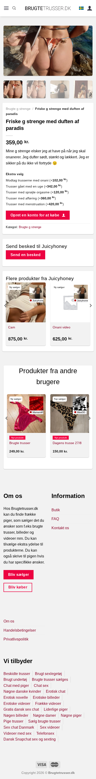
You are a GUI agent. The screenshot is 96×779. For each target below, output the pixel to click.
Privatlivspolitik (15, 639)
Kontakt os (60, 528)
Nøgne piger (71, 715)
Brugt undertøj (15, 680)
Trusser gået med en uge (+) (34, 186)
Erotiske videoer (16, 704)
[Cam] (26, 302)
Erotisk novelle (15, 697)
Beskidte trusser (16, 674)
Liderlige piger (56, 709)
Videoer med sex (17, 733)
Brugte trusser (19, 443)
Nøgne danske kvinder (22, 691)
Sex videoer (50, 727)
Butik (55, 510)
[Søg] (14, 8)
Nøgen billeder (15, 715)
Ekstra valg (15, 174)
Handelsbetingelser (19, 630)
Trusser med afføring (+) (31, 198)
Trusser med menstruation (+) (35, 204)
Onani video (61, 327)
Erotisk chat (55, 691)
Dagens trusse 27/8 (67, 443)
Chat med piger (16, 686)
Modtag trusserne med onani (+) (37, 180)
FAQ (55, 519)
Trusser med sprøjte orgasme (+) (37, 192)
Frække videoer (48, 704)
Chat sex (41, 686)
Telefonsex (45, 733)
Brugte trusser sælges (50, 680)
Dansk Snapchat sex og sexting (29, 739)
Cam (11, 327)
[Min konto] (90, 8)
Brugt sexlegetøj (48, 674)
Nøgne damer (44, 715)
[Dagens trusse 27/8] (69, 413)
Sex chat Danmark (19, 727)
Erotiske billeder (46, 697)
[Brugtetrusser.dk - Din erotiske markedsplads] (48, 8)
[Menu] (6, 8)
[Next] (85, 51)
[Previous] (11, 51)
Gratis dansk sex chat (21, 709)
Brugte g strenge (18, 109)
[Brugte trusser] (26, 413)
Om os (8, 621)
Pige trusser (13, 721)
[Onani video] (70, 302)
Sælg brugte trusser (44, 721)
